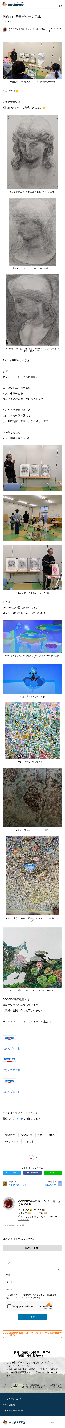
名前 (9, 1275)
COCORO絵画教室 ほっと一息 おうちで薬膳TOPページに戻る (32, 1334)
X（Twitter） (13, 1172)
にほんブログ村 (11, 1048)
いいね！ (15, 1118)
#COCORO (26, 1134)
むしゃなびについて (12, 1398)
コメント (10, 1262)
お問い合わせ (9, 1404)
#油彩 (40, 1134)
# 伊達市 (29, 1141)
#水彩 (52, 1134)
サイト (9, 1289)
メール (10, 1282)
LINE (54, 1172)
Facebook (34, 1172)
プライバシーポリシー (13, 1410)
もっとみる (23, 1219)
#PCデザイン (11, 1141)
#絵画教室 (10, 1134)
